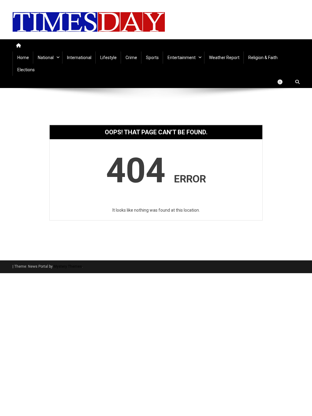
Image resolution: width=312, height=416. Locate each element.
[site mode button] (283, 82)
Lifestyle (108, 57)
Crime (131, 57)
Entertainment (182, 57)
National (46, 57)
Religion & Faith (263, 57)
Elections (26, 69)
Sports (152, 57)
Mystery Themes (68, 266)
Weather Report (224, 57)
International (79, 57)
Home (23, 57)
